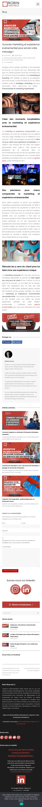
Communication (10, 60)
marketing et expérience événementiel (20, 131)
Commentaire (6, 547)
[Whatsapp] (18, 737)
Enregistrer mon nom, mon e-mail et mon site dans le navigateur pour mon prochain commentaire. (18, 541)
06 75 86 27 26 (21, 724)
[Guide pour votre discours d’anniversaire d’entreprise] (5, 626)
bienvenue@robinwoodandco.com (28, 721)
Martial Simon (18, 55)
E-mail (23, 523)
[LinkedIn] (26, 589)
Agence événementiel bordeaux (13, 58)
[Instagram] (15, 589)
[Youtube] (14, 737)
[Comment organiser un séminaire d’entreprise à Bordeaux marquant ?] (21, 420)
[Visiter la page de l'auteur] (21, 354)
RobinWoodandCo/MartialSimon (21, 772)
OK (22, 804)
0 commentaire (8, 62)
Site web (5, 530)
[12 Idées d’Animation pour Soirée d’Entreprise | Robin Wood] (5, 635)
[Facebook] (2, 737)
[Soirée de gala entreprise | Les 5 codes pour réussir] (5, 645)
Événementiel (19, 60)
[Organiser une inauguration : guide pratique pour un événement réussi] (21, 486)
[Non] (39, 800)
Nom (4, 523)
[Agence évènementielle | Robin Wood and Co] (10, 4)
